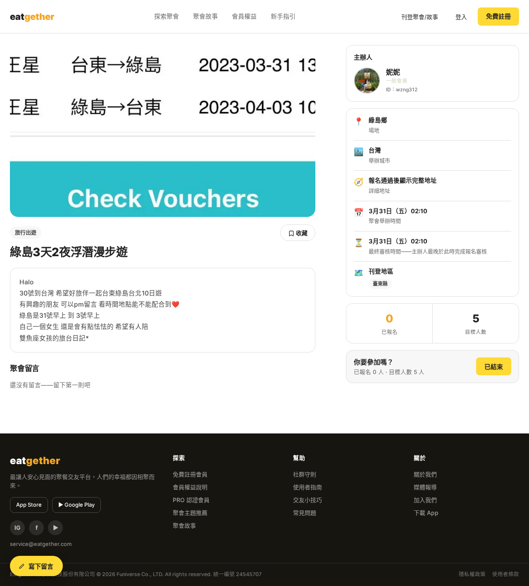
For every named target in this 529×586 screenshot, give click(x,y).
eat (32, 16)
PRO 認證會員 (191, 499)
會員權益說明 (190, 487)
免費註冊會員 (190, 474)
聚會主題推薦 (190, 512)
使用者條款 (505, 574)
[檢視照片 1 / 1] (162, 131)
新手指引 (283, 16)
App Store (29, 504)
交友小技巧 (307, 499)
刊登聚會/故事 (419, 16)
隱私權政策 (472, 574)
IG (17, 527)
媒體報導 (425, 487)
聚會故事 (205, 16)
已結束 (493, 367)
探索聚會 (166, 16)
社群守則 (304, 474)
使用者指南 (307, 487)
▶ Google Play (76, 504)
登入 (461, 16)
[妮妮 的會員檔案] (367, 80)
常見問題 (304, 512)
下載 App (426, 512)
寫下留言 (41, 566)
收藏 (301, 232)
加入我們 (425, 499)
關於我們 (425, 474)
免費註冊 (498, 16)
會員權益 (244, 16)
